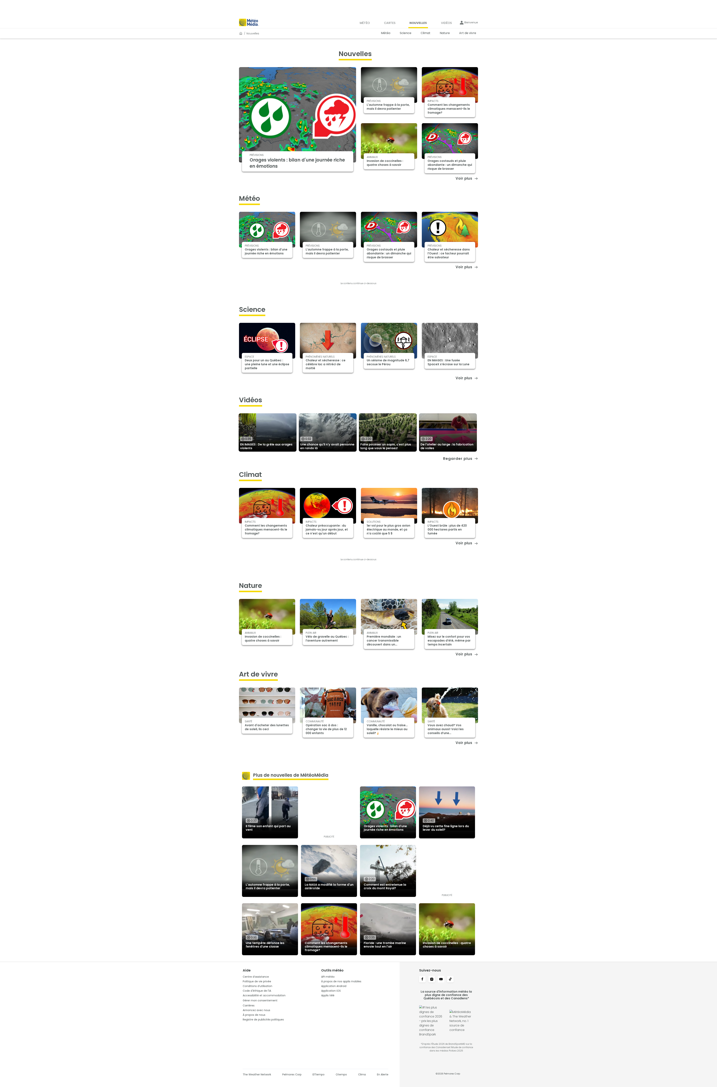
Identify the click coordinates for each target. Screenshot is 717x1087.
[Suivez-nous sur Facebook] (422, 979)
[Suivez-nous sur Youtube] (441, 979)
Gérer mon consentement (260, 1000)
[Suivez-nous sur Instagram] (431, 979)
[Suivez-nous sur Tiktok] (450, 979)
